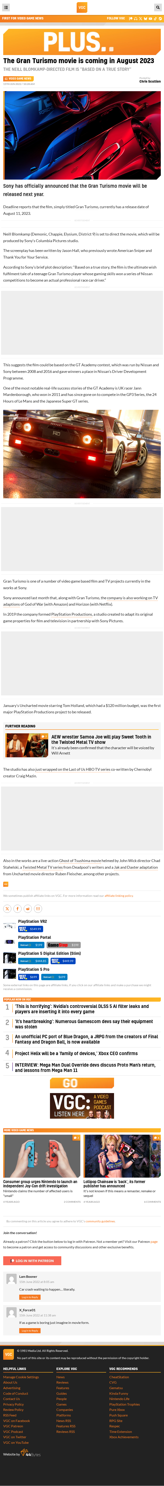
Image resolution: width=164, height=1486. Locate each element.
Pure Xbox (117, 1409)
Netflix (105, 604)
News (60, 1377)
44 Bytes (30, 1452)
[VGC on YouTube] (150, 18)
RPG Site (115, 1421)
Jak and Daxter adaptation (136, 867)
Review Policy (13, 1409)
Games (61, 1404)
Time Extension (120, 1431)
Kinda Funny (118, 1393)
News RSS (63, 1421)
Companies (64, 1409)
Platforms (63, 1415)
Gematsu (116, 1388)
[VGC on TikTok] (155, 18)
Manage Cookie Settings (21, 1377)
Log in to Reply (30, 1297)
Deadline (10, 207)
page (154, 1241)
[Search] (158, 7)
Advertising (11, 1388)
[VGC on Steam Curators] (160, 18)
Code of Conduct (15, 1393)
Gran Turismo (86, 207)
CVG (113, 1382)
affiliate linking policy (119, 895)
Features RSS (65, 1426)
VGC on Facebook (16, 1421)
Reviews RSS (65, 1431)
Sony (28, 240)
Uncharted (28, 705)
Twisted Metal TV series (43, 867)
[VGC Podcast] (135, 18)
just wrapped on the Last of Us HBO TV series (72, 769)
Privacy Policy (13, 1404)
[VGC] (82, 7)
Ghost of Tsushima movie (80, 860)
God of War (34, 604)
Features (62, 1388)
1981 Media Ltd (30, 1350)
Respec (114, 1426)
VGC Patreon (13, 1426)
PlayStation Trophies (124, 1404)
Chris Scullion (150, 81)
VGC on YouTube (16, 1442)
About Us (10, 1382)
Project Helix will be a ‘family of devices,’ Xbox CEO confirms (76, 1053)
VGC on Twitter (14, 1437)
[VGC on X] (140, 18)
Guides (61, 1393)
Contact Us (11, 1399)
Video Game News (20, 78)
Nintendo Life (119, 1399)
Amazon (60, 604)
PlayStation (23, 712)
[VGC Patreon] (130, 18)
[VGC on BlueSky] (145, 18)
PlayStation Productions (71, 614)
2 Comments (72, 1201)
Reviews (62, 1382)
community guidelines (100, 1221)
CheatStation (119, 1377)
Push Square (118, 1415)
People (61, 1399)
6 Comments (152, 1201)
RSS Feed (9, 1415)
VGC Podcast (13, 1431)
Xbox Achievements (124, 1437)
